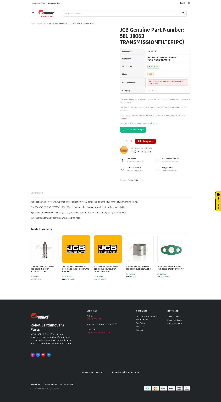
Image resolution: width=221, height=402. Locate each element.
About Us (140, 326)
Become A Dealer (38, 3)
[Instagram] (33, 355)
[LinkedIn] (49, 355)
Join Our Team (173, 316)
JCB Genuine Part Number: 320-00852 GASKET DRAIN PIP (170, 268)
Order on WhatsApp (135, 129)
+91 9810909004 (94, 319)
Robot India (41, 388)
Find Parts (140, 323)
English (182, 3)
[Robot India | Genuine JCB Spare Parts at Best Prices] (48, 13)
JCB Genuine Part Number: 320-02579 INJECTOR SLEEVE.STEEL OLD (42, 269)
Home (33, 24)
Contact (139, 330)
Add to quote (145, 141)
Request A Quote (55, 3)
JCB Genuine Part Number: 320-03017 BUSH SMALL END (138, 268)
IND (189, 3)
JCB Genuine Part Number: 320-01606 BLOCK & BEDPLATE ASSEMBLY (75, 269)
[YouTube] (43, 355)
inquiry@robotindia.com (98, 332)
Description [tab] (37, 192)
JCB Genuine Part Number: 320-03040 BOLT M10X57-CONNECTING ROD (106, 269)
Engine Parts (41, 24)
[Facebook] (38, 355)
